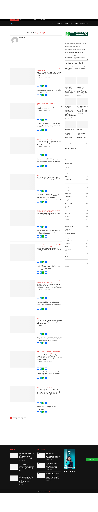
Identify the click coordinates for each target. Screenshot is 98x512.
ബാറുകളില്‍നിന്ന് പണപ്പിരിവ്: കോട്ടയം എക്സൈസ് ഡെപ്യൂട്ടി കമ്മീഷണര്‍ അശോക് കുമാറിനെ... (41, 19)
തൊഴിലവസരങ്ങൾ (77, 226)
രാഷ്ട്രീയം (68, 256)
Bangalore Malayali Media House (54, 491)
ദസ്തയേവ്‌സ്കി (22, 37)
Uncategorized (77, 179)
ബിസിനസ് (77, 246)
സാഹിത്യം (77, 263)
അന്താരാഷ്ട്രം (83, 23)
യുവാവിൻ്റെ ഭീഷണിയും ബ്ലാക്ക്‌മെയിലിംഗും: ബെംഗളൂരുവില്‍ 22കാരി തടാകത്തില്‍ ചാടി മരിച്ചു (51, 465)
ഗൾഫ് (77, 210)
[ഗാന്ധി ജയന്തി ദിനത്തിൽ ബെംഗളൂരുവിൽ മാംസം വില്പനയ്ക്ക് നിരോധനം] (22, 218)
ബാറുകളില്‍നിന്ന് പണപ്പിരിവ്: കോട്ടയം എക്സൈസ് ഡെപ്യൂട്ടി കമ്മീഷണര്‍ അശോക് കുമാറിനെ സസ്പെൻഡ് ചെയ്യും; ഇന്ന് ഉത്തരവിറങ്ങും (75, 51)
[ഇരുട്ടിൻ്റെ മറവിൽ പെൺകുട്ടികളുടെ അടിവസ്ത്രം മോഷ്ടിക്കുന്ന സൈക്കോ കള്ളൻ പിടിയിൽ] (22, 252)
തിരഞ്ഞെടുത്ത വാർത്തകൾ (54, 68)
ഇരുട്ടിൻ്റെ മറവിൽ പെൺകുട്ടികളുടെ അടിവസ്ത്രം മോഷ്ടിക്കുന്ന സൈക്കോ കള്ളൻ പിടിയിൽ (49, 250)
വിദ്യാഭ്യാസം (77, 260)
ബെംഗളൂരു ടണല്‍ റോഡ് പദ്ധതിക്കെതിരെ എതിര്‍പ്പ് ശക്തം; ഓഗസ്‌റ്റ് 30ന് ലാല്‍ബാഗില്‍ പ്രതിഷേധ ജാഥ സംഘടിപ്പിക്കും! (76, 68)
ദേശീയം (76, 23)
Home (53, 23)
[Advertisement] (49, 9)
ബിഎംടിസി (77, 238)
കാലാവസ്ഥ (77, 193)
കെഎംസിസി (77, 196)
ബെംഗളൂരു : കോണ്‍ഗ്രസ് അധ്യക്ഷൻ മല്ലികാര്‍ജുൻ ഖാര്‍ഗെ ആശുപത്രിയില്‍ (48, 178)
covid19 (67, 167)
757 (22, 418)
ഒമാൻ (77, 187)
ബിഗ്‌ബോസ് (77, 240)
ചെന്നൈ (77, 213)
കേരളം (71, 23)
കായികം (77, 190)
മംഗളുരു (77, 253)
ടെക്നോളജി (77, 216)
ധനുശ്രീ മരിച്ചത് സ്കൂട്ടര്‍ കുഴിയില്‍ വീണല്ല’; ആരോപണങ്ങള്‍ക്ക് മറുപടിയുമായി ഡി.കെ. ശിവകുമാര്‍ (49, 143)
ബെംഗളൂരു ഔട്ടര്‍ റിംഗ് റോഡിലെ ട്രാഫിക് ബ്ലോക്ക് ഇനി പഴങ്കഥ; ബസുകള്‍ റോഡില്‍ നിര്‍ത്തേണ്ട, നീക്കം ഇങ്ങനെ (53, 455)
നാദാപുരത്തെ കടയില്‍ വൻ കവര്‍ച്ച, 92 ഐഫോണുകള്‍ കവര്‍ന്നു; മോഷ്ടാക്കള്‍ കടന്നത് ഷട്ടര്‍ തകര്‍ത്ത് (82, 109)
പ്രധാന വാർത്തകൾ (41, 70)
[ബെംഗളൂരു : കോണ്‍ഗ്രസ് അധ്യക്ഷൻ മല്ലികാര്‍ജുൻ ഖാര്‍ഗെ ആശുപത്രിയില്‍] (22, 182)
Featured (38, 68)
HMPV (77, 176)
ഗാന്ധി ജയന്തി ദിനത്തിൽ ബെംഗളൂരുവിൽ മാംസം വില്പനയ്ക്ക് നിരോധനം (49, 214)
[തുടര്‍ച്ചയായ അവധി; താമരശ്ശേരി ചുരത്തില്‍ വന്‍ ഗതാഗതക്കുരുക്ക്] (22, 111)
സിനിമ (67, 266)
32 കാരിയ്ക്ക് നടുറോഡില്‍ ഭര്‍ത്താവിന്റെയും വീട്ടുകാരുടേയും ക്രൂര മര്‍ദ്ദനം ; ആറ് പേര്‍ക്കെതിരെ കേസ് (49, 322)
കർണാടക (66, 23)
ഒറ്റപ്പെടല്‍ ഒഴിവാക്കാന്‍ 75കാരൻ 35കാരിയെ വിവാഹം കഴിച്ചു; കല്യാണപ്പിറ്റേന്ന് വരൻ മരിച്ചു (49, 74)
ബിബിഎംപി (77, 243)
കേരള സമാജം (77, 203)
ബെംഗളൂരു (59, 23)
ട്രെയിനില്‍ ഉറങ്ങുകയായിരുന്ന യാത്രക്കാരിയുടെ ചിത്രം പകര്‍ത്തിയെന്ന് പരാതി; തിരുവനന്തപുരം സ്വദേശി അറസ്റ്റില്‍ (82, 133)
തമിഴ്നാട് (77, 219)
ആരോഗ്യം (77, 185)
